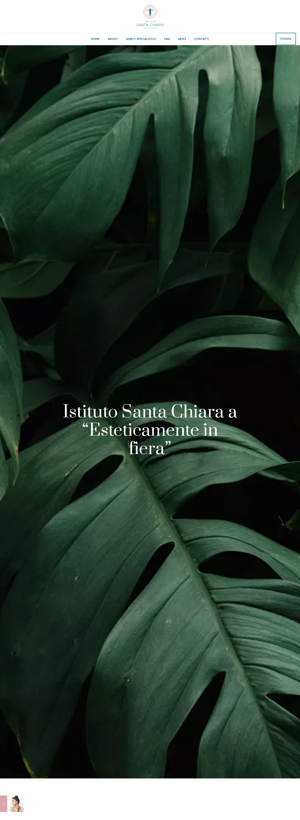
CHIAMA (285, 38)
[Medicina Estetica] (150, 16)
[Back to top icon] (280, 811)
